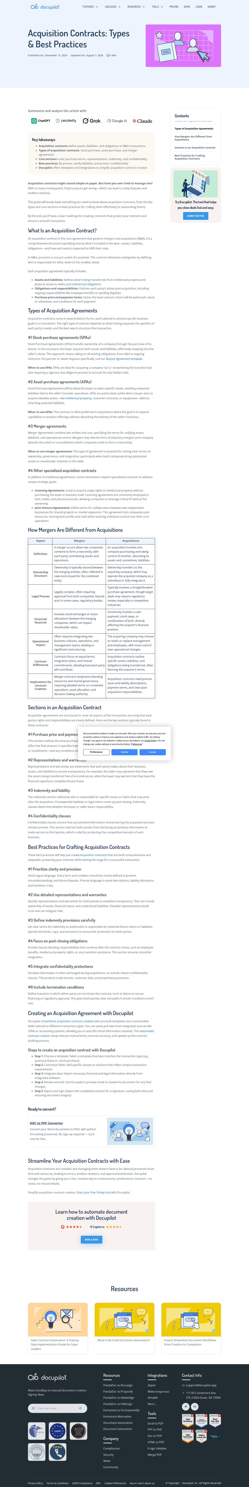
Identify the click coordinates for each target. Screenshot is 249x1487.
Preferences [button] (136, 744)
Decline (124, 752)
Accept (152, 752)
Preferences (96, 752)
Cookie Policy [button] (150, 740)
